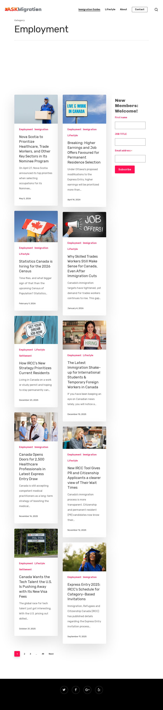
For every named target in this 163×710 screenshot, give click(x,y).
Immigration (41, 129)
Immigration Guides (89, 9)
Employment (26, 129)
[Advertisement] (81, 70)
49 (43, 653)
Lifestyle (110, 9)
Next (51, 653)
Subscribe (124, 169)
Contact (139, 9)
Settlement (25, 356)
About (123, 9)
